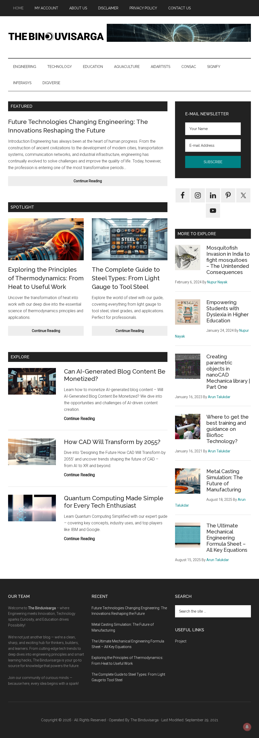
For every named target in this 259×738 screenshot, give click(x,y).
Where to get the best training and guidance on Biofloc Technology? (227, 429)
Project (180, 641)
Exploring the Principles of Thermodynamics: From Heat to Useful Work (46, 278)
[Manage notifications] (247, 727)
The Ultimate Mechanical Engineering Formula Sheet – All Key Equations (226, 538)
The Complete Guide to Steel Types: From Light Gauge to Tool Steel (126, 278)
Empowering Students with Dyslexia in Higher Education (227, 311)
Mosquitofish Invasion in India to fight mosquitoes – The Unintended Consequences (228, 260)
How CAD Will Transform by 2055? (112, 442)
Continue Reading (98, 182)
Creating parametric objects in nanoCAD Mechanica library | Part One (228, 372)
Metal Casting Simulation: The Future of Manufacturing (224, 480)
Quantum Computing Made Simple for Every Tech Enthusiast (113, 501)
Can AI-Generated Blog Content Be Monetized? (114, 375)
